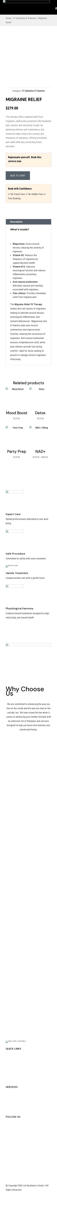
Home (8, 18)
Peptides (10, 1100)
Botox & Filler (12, 1104)
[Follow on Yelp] (8, 1126)
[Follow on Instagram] (14, 1126)
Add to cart (17, 175)
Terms (9, 1070)
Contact (9, 1066)
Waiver (9, 1079)
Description (16, 221)
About (8, 1062)
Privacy (9, 1074)
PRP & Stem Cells (14, 1108)
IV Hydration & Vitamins (24, 18)
